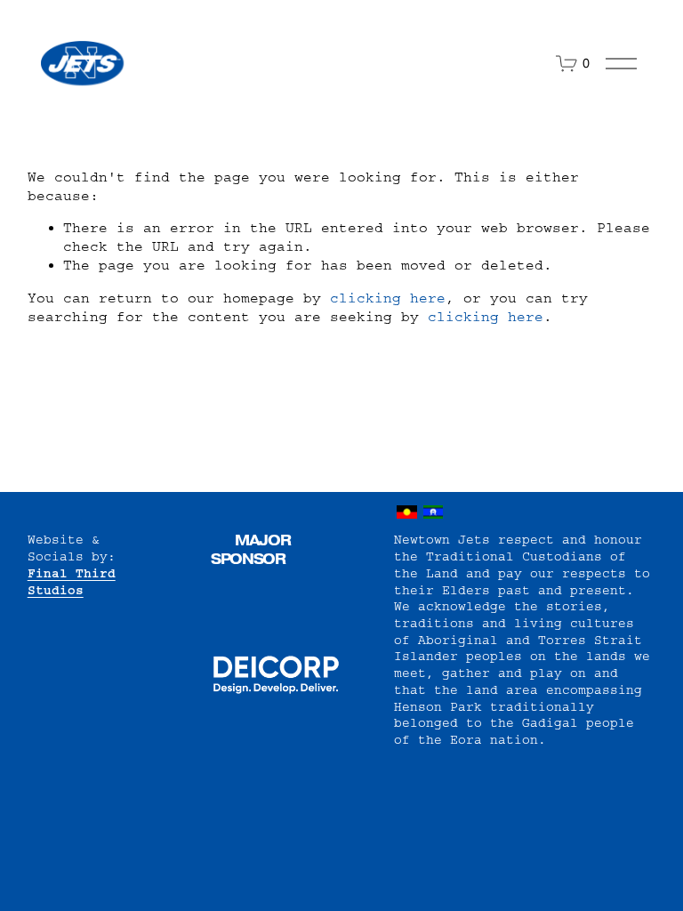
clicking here (388, 298)
